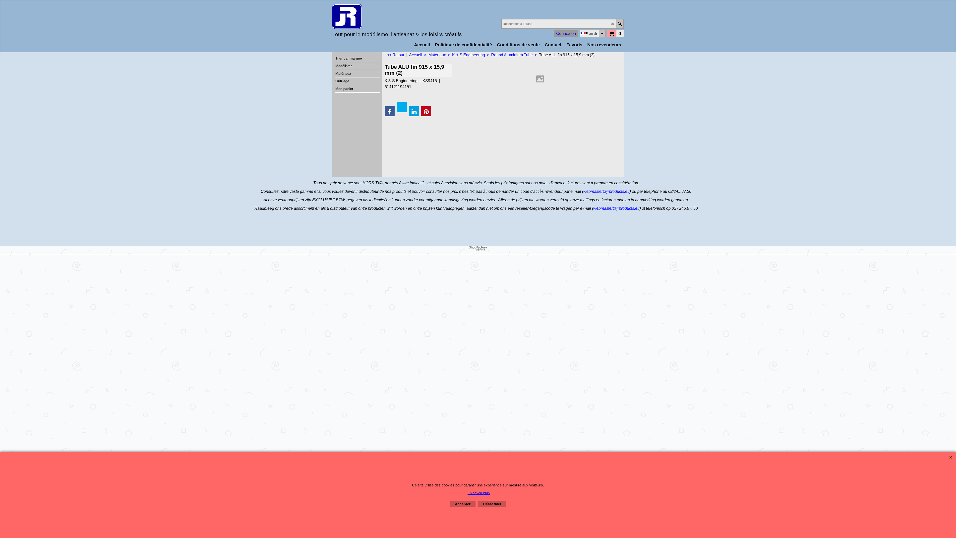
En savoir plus (479, 493)
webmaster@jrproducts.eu (606, 191)
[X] (402, 107)
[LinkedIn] (414, 111)
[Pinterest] (426, 111)
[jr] (375, 16)
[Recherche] (619, 23)
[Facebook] (390, 111)
